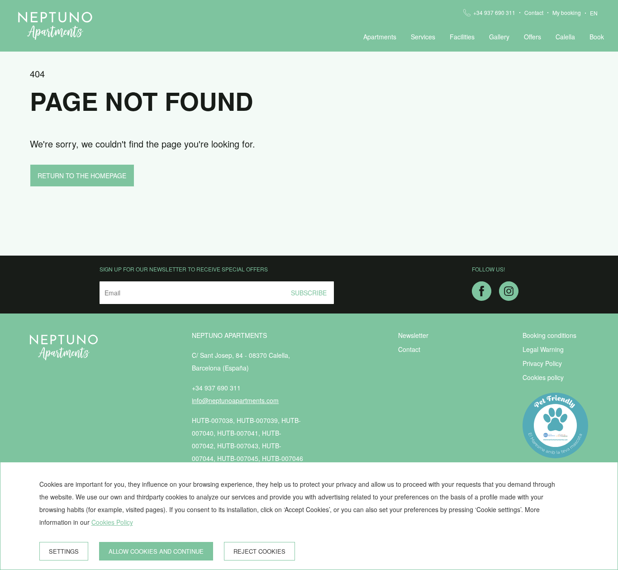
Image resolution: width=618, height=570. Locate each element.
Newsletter (413, 335)
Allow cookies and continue (156, 551)
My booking (566, 12)
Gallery (499, 36)
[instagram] (508, 297)
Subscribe (309, 292)
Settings (64, 551)
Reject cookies (259, 551)
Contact (533, 12)
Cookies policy (543, 377)
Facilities (462, 36)
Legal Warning (543, 349)
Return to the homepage (82, 175)
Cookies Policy (112, 522)
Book (596, 36)
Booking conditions (549, 335)
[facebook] (481, 297)
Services (423, 36)
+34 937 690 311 (494, 12)
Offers (532, 36)
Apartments (379, 36)
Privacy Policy (542, 363)
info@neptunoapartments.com (235, 400)
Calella (565, 36)
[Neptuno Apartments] (55, 26)
